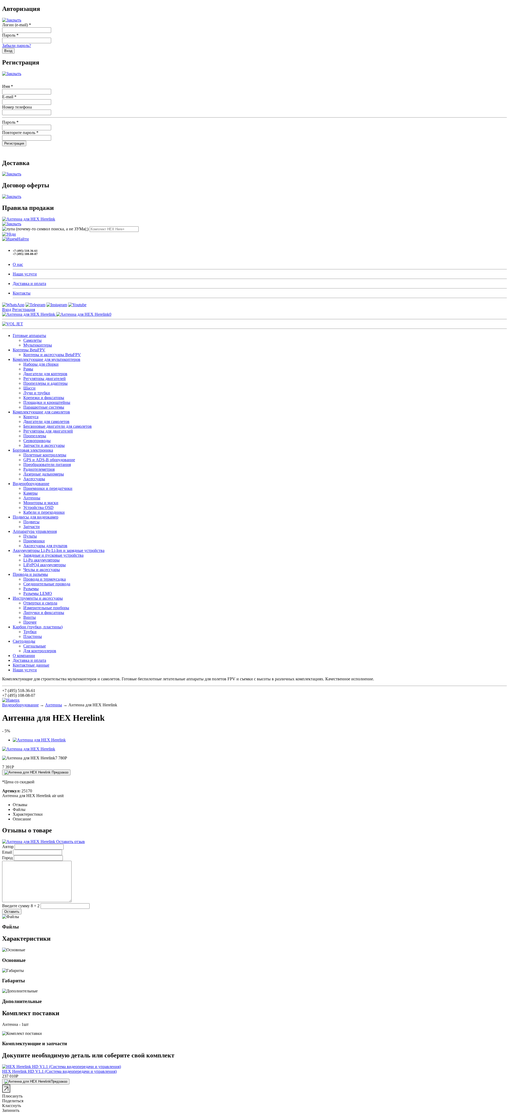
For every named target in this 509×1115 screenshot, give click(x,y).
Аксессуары (34, 479)
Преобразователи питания (47, 464)
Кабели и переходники (44, 512)
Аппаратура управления (35, 531)
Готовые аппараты (29, 335)
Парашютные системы (43, 407)
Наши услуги (25, 274)
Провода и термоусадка (44, 579)
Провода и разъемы (30, 574)
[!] (9, 234)
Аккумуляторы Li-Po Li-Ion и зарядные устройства (58, 550)
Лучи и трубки (36, 393)
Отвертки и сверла (40, 603)
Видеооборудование (31, 483)
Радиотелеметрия (39, 469)
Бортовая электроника (33, 450)
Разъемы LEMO (37, 593)
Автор (8, 846)
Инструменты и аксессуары (38, 598)
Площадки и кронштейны (46, 402)
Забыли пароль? (16, 45)
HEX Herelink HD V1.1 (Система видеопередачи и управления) (59, 1071)
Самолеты (32, 340)
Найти (23, 239)
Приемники (34, 541)
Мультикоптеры (37, 345)
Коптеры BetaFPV (29, 350)
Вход (6, 309)
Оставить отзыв (70, 841)
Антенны (31, 498)
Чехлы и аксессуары (41, 569)
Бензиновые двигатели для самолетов (57, 426)
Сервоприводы (37, 440)
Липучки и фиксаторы (43, 612)
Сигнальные (34, 646)
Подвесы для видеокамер (35, 517)
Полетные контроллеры (44, 455)
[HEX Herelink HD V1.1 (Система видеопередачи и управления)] (61, 1066)
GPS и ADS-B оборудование (49, 459)
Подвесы (31, 522)
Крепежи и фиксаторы (43, 397)
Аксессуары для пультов (45, 545)
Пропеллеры (34, 436)
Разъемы (31, 588)
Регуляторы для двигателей (48, 431)
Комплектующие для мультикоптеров (46, 359)
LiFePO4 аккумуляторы (44, 565)
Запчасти (31, 526)
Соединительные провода (46, 584)
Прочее (30, 622)
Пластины (32, 636)
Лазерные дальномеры (43, 474)
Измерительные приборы (46, 608)
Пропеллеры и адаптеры (45, 383)
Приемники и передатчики (47, 488)
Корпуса (30, 416)
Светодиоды (24, 641)
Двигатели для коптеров (45, 373)
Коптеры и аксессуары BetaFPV (52, 354)
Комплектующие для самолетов (41, 412)
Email (7, 852)
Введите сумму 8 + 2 (21, 906)
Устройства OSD (38, 507)
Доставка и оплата (29, 283)
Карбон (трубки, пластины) (38, 627)
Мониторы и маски (40, 502)
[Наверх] (11, 700)
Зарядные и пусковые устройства (53, 555)
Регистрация (23, 309)
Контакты (21, 293)
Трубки (30, 631)
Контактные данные (31, 665)
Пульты (30, 536)
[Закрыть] (11, 20)
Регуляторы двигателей (44, 378)
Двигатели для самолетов (46, 421)
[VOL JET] (12, 324)
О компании (24, 655)
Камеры (30, 493)
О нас (18, 264)
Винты (29, 617)
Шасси (29, 388)
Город (7, 857)
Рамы (28, 369)
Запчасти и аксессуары (44, 445)
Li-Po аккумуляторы (41, 560)
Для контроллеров (39, 651)
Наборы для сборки (41, 364)
